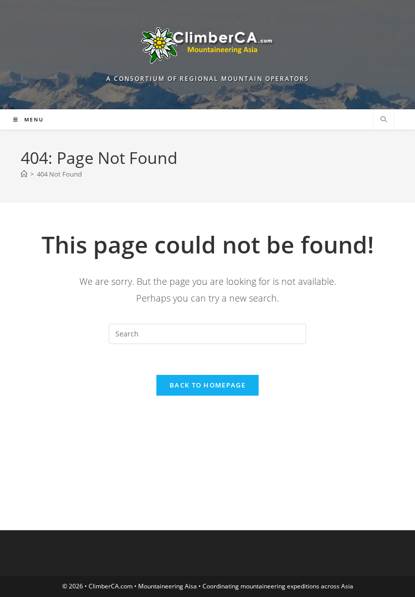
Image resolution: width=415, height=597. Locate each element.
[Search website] (384, 119)
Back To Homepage (207, 385)
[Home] (24, 174)
